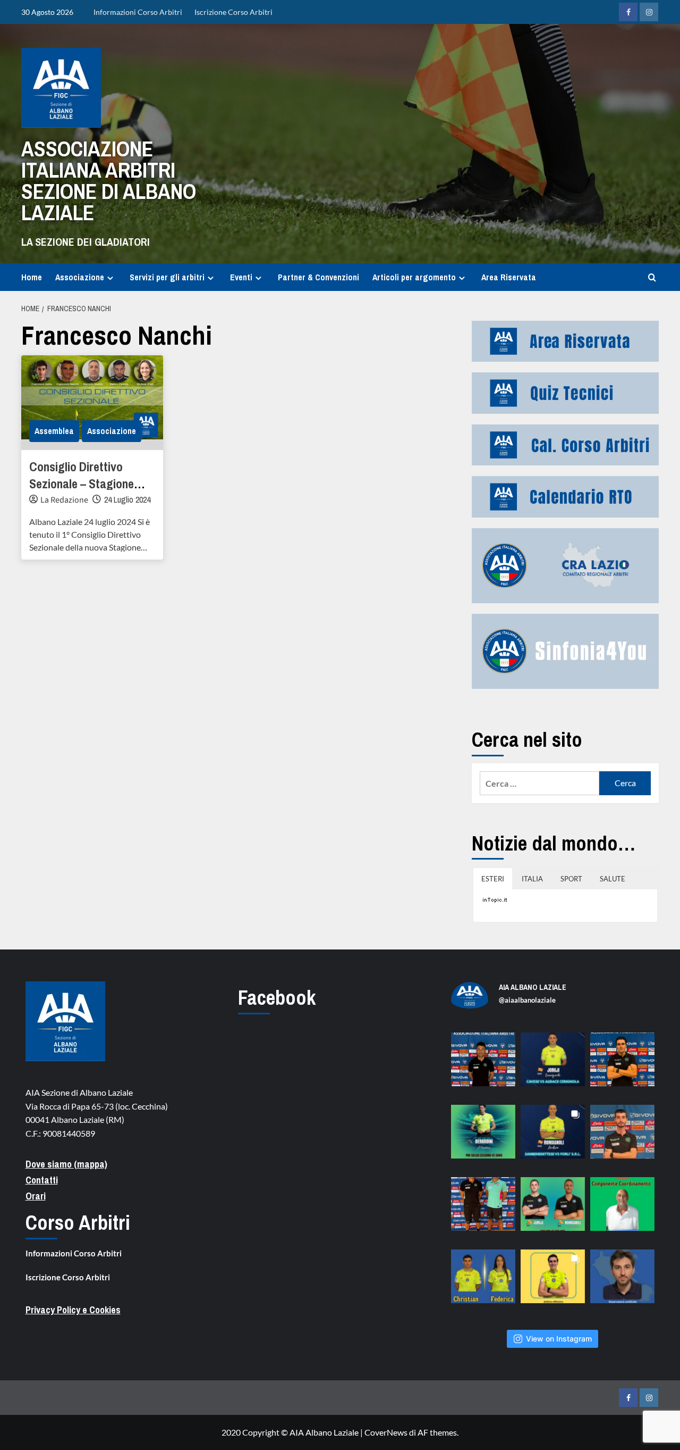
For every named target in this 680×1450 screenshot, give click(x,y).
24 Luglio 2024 (127, 499)
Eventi (241, 277)
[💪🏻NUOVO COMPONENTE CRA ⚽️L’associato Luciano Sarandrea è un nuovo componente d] (622, 1209)
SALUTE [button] (612, 878)
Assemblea (54, 431)
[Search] (652, 277)
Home (31, 277)
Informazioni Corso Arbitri (138, 11)
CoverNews (385, 1432)
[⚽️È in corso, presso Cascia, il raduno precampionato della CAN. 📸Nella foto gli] (483, 1209)
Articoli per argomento (414, 277)
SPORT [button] (571, 878)
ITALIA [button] (532, 878)
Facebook (277, 997)
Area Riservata (508, 277)
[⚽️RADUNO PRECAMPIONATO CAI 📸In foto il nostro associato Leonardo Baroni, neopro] (622, 1064)
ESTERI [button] (492, 878)
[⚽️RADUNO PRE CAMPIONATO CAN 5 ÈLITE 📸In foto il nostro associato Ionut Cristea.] (483, 1064)
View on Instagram (559, 1338)
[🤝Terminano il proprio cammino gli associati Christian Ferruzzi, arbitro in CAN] (483, 1281)
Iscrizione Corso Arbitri (233, 11)
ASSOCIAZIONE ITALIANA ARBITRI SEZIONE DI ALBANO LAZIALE (108, 181)
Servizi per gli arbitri (167, 277)
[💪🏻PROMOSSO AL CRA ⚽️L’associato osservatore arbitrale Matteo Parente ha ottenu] (622, 1281)
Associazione (79, 277)
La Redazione (64, 500)
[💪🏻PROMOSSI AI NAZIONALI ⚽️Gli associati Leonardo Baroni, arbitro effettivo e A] (553, 1281)
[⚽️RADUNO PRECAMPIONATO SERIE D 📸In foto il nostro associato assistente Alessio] (622, 1137)
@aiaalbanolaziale (527, 1000)
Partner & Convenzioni (318, 277)
